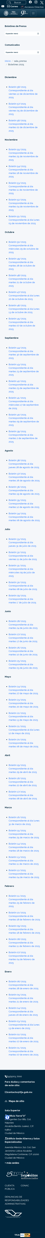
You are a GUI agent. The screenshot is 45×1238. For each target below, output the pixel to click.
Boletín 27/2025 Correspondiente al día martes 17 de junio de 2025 (23, 638)
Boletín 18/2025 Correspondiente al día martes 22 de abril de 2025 (23, 782)
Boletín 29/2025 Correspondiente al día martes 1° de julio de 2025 (22, 599)
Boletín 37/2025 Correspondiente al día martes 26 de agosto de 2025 (24, 477)
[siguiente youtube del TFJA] (2, 6)
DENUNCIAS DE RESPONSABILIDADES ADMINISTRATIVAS (17, 1200)
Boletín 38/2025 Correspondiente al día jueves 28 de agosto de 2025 (24, 464)
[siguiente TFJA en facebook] (30, 2)
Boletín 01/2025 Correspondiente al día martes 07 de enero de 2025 (23, 1051)
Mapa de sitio (16, 1101)
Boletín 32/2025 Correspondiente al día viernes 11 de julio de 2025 (23, 556)
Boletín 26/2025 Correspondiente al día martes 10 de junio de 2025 (23, 651)
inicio (8, 61)
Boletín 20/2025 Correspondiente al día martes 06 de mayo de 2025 (23, 743)
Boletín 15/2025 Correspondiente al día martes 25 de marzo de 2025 (24, 834)
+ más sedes (12, 1162)
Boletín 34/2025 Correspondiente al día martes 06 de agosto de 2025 (24, 517)
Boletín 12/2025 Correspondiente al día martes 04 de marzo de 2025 (24, 874)
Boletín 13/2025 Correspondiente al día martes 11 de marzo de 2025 (24, 860)
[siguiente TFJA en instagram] (36, 2)
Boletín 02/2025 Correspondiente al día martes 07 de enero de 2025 (23, 1038)
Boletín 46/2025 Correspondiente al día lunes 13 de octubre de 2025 (24, 309)
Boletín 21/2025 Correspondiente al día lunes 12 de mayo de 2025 (24, 730)
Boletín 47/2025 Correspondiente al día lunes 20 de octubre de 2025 (24, 295)
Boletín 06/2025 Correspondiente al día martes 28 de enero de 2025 (23, 985)
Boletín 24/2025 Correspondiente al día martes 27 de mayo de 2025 (23, 690)
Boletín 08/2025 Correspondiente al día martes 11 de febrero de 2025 (24, 942)
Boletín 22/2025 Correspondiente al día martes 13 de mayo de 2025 (23, 716)
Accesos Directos (34, 7)
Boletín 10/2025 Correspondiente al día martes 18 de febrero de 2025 (24, 916)
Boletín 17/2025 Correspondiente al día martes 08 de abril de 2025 (23, 795)
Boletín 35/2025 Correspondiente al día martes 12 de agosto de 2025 (24, 503)
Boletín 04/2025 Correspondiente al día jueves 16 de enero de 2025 (23, 1011)
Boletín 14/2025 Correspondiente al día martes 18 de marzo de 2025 (24, 847)
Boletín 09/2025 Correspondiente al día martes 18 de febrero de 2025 (24, 929)
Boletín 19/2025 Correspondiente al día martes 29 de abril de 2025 (23, 768)
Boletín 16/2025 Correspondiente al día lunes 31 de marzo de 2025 (24, 821)
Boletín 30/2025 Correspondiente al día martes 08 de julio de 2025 (23, 586)
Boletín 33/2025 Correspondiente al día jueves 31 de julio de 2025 (22, 542)
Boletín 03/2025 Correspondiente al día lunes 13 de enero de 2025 (24, 1024)
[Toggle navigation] (33, 13)
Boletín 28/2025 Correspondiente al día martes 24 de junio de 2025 (23, 624)
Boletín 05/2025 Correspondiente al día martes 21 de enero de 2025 (23, 998)
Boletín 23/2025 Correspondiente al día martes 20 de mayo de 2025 (23, 703)
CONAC (25, 1185)
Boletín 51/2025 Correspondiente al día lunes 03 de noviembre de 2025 (24, 220)
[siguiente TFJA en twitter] (42, 2)
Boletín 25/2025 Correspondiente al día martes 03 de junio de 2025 (23, 664)
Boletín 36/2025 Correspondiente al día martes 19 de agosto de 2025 (24, 490)
